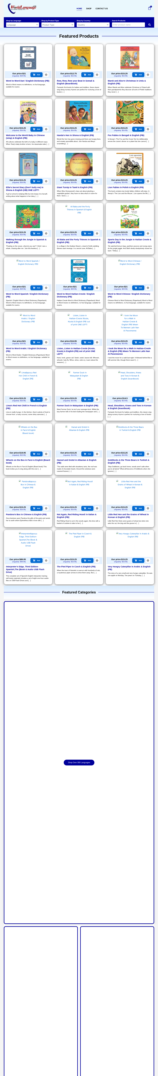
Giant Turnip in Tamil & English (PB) (75, 187)
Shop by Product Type (50, 21)
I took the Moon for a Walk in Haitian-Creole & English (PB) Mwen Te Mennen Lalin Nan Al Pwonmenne (129, 351)
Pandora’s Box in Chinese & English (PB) (26, 514)
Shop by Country (83, 21)
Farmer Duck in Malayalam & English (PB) (77, 405)
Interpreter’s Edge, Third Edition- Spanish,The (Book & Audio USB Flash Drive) (25, 569)
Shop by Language (13, 21)
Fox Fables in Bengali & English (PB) (126, 135)
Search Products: (119, 21)
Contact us (102, 9)
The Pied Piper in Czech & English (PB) (76, 566)
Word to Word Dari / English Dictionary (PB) (27, 81)
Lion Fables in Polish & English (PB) (126, 187)
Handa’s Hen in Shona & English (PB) (75, 135)
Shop (88, 9)
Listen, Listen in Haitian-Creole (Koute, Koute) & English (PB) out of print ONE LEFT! (76, 351)
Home (79, 9)
